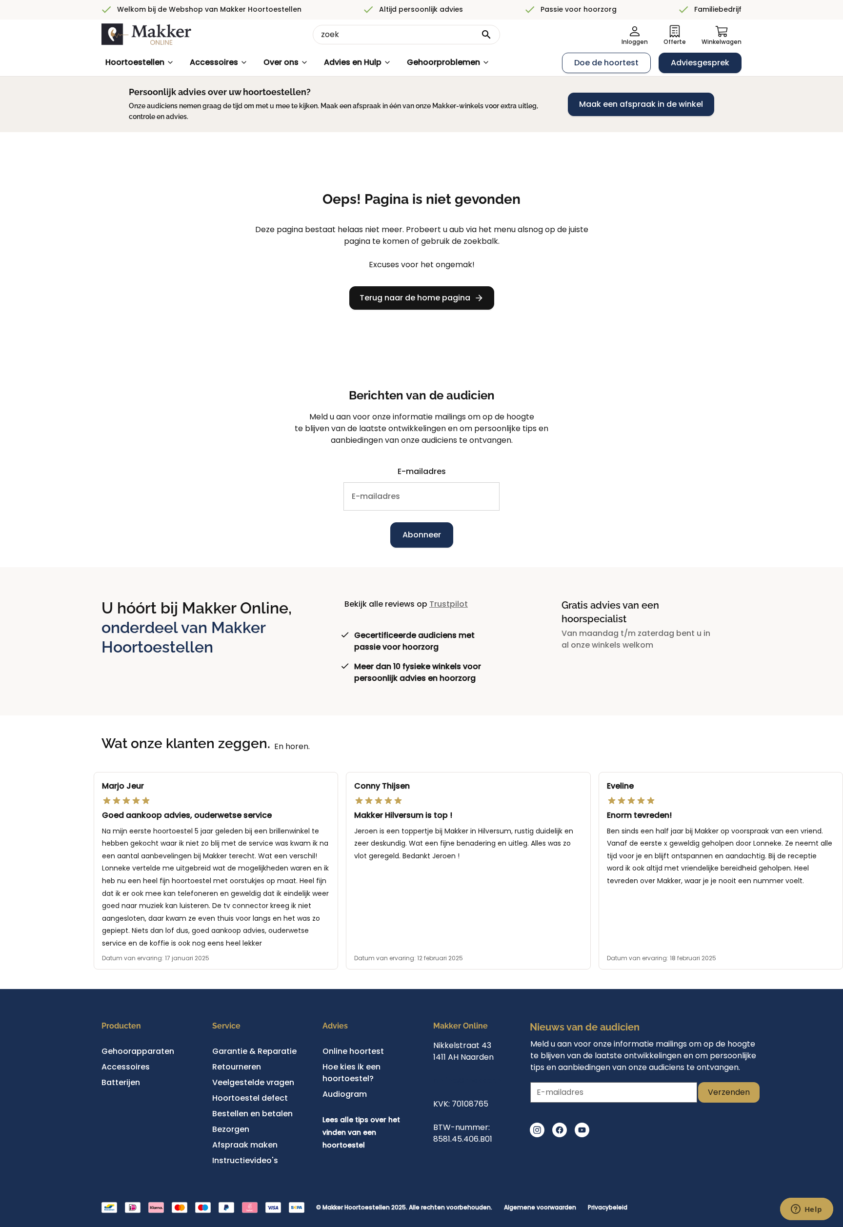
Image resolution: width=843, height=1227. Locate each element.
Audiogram (344, 1094)
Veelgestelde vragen (253, 1082)
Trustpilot (448, 604)
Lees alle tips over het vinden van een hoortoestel (361, 1132)
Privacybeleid (607, 1207)
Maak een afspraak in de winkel (641, 104)
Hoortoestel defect (250, 1098)
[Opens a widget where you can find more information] (806, 1210)
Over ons (281, 62)
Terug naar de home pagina (415, 297)
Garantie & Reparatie (254, 1051)
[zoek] (486, 34)
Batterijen (120, 1082)
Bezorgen (230, 1129)
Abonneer (421, 534)
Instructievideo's (245, 1160)
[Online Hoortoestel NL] (146, 34)
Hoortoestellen (134, 62)
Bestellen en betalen (252, 1113)
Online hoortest (353, 1051)
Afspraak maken (245, 1144)
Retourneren (236, 1066)
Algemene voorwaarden (540, 1207)
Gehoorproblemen (443, 62)
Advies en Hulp (352, 62)
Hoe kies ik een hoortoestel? (351, 1072)
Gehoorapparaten (137, 1051)
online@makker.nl (468, 1080)
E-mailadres (422, 471)
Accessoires (214, 62)
